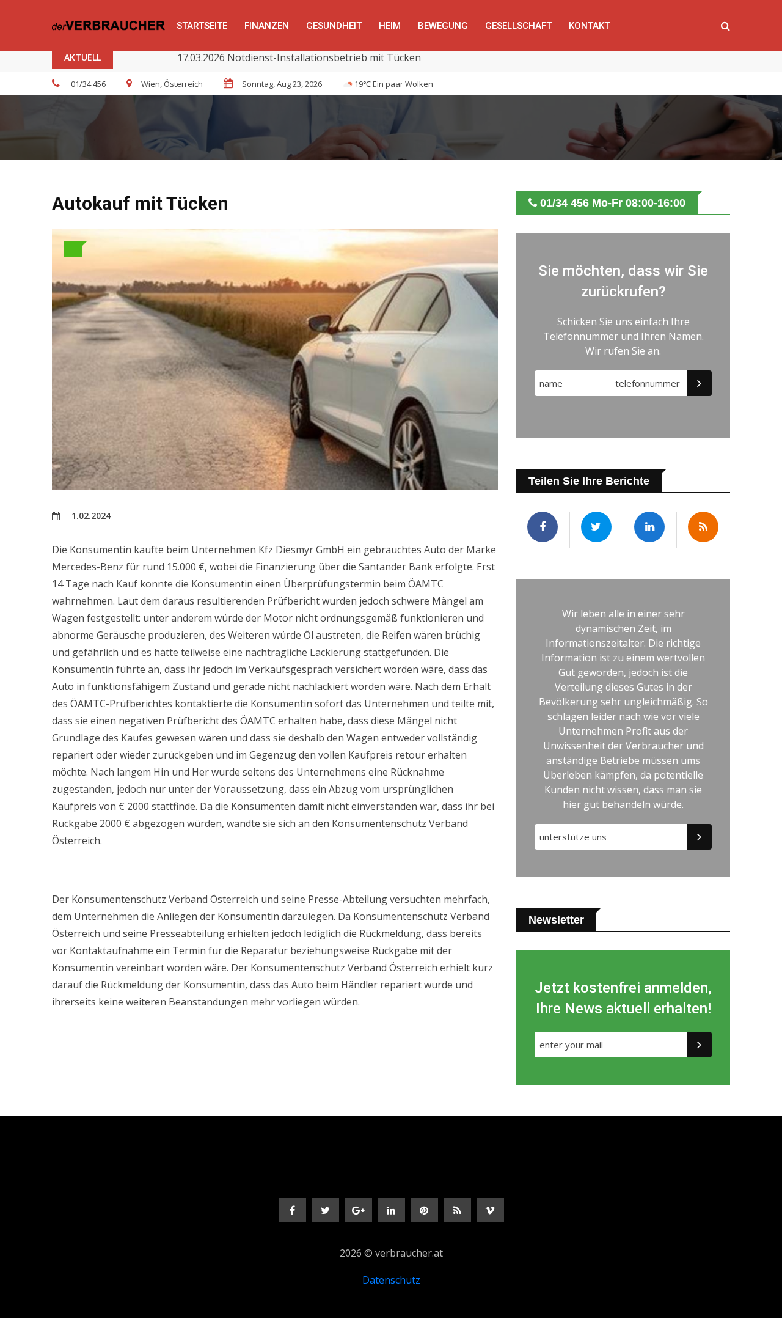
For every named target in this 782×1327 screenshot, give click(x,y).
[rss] (457, 1210)
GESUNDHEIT (334, 25)
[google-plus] (358, 1210)
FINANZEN (266, 25)
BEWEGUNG (443, 25)
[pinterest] (424, 1210)
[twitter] (325, 1210)
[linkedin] (391, 1210)
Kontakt (589, 25)
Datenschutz (391, 1280)
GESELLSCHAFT (518, 25)
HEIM (390, 25)
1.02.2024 (90, 515)
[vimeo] (490, 1210)
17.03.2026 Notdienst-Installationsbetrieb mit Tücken (299, 57)
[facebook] (292, 1210)
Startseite (202, 25)
